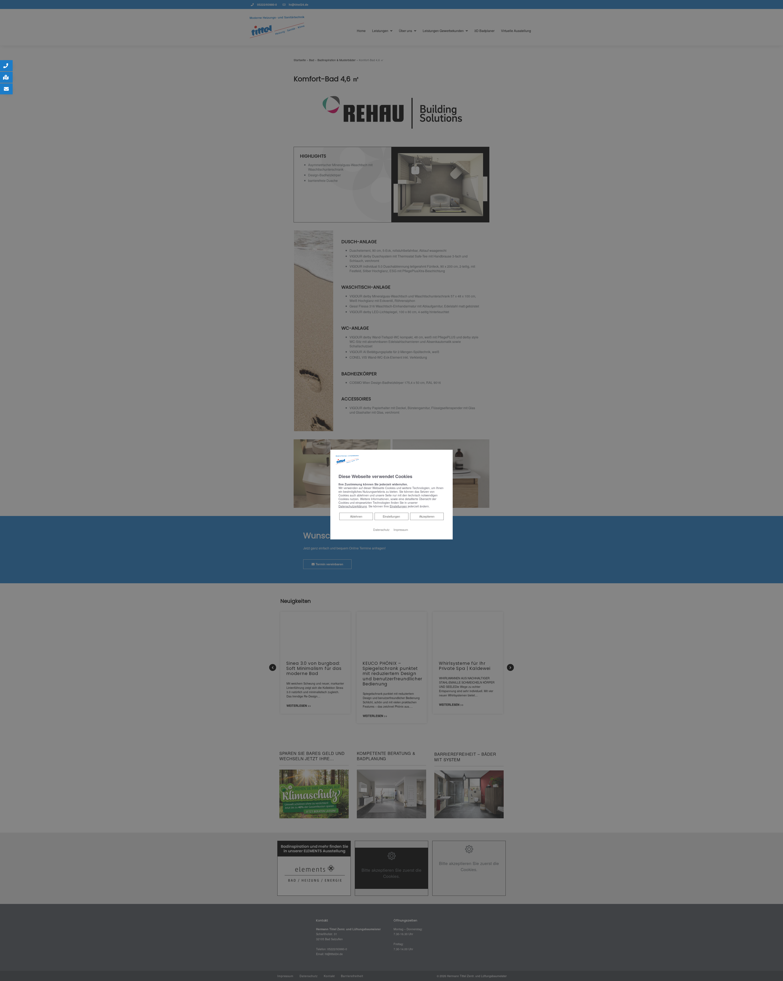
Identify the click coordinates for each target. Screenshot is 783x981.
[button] (6, 65)
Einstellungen (391, 516)
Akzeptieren (427, 516)
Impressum (401, 529)
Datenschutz (381, 529)
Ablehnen (356, 516)
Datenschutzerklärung (352, 506)
